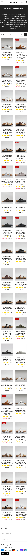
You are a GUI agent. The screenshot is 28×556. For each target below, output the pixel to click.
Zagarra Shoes (9, 545)
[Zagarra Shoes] (13, 2)
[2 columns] (25, 34)
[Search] (22, 2)
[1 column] (21, 34)
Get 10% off (5, 553)
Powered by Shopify (6, 547)
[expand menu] (2, 2)
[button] (25, 2)
